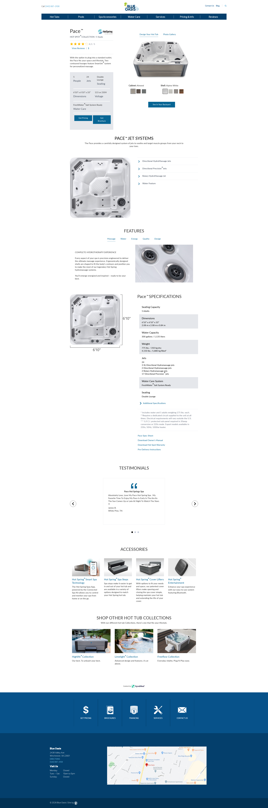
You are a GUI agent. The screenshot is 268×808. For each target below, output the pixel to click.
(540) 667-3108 (50, 6)
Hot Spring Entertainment (176, 581)
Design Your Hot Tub (149, 34)
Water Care (134, 16)
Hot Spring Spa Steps (116, 579)
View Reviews (78, 48)
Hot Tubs (54, 16)
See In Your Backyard (161, 105)
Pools (81, 16)
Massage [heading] (111, 239)
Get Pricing (83, 118)
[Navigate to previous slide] (73, 504)
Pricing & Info (187, 16)
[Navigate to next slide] (195, 504)
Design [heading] (157, 239)
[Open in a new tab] (138, 687)
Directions (55, 759)
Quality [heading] (146, 239)
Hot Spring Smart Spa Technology (84, 581)
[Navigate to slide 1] (132, 532)
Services (160, 16)
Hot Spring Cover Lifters (150, 579)
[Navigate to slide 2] (135, 532)
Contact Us (209, 6)
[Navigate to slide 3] (138, 532)
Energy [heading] (134, 239)
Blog (218, 6)
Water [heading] (123, 239)
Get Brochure (102, 119)
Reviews (213, 16)
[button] (133, 91)
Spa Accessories (107, 16)
